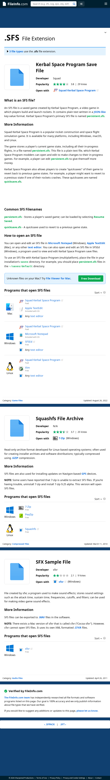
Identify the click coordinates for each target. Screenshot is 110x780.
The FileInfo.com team (17, 697)
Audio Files (17, 678)
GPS (83, 473)
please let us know (87, 710)
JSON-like (100, 112)
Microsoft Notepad (60, 243)
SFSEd (28, 341)
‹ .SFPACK (49, 724)
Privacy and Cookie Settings (74, 778)
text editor (35, 247)
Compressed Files (20, 544)
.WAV (42, 617)
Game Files (17, 400)
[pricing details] (104, 292)
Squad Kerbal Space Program (77, 90)
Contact (98, 778)
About (90, 778)
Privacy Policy (55, 778)
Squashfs (30, 529)
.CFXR (77, 627)
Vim (27, 367)
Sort (97, 293)
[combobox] (53, 3)
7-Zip (62, 438)
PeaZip (29, 514)
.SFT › (63, 724)
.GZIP (15, 458)
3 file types (16, 51)
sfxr (61, 581)
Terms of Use (41, 778)
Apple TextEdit (96, 243)
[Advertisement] (55, 18)
